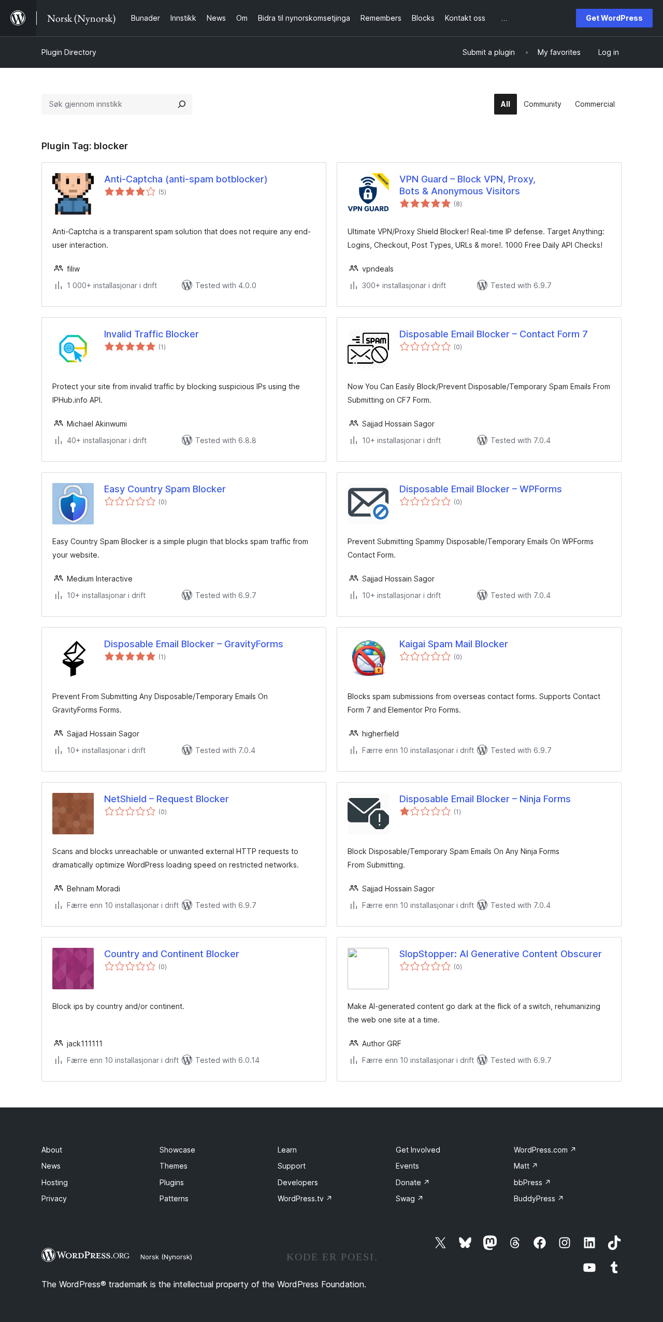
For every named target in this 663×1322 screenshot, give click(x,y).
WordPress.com (545, 1149)
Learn (287, 1149)
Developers (298, 1182)
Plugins (172, 1182)
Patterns (174, 1198)
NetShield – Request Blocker (166, 798)
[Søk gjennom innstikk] (181, 104)
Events (407, 1165)
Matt (526, 1165)
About (51, 1149)
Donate (413, 1182)
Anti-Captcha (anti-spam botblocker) (186, 179)
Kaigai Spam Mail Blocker (453, 643)
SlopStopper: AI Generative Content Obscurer (500, 953)
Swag (410, 1198)
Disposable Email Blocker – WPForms (480, 489)
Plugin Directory (68, 52)
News (51, 1165)
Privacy (54, 1198)
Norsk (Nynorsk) (166, 1257)
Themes (174, 1165)
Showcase (177, 1149)
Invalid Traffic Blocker (151, 334)
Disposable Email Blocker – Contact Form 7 (493, 334)
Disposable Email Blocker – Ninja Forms (485, 798)
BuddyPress (539, 1198)
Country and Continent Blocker (171, 953)
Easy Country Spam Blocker (165, 489)
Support (292, 1165)
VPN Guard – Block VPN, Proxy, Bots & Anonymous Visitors (467, 185)
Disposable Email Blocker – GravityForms (193, 643)
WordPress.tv (305, 1198)
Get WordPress (614, 17)
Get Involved (418, 1149)
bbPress (532, 1182)
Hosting (54, 1182)
